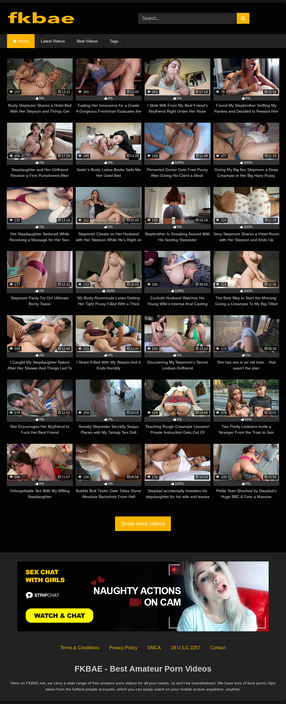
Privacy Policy (123, 647)
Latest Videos (53, 41)
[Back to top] (269, 687)
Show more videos (143, 524)
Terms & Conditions (79, 647)
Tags (114, 41)
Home (23, 41)
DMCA (154, 647)
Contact (218, 647)
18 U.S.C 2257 (185, 647)
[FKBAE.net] (64, 19)
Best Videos (87, 41)
